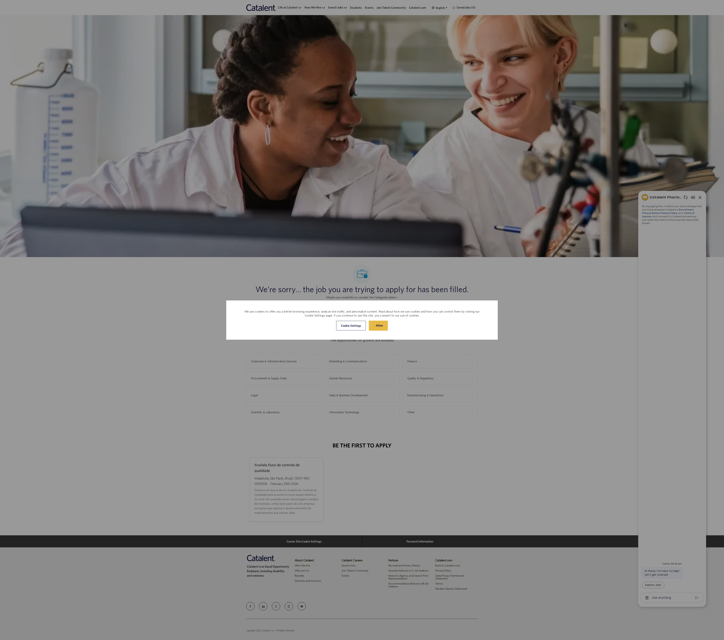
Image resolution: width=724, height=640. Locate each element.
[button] (351, 325)
